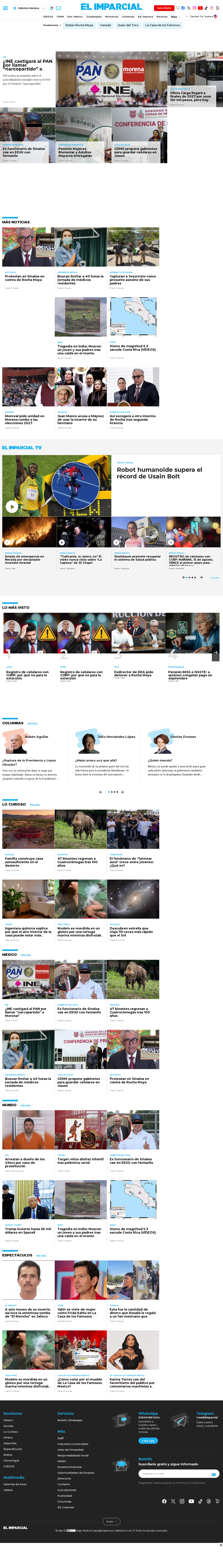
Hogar (8, 924)
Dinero (8, 1437)
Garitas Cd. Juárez (201, 16)
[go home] (15, 1527)
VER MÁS (32, 724)
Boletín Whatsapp (69, 1420)
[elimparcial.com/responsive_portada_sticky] (221, 1545)
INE (4, 57)
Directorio (64, 1478)
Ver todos (214, 578)
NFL (7, 1155)
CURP (9, 667)
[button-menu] (5, 8)
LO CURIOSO (14, 804)
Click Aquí (148, 1440)
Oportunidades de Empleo (75, 1472)
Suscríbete (164, 8)
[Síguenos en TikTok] (206, 7)
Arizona (9, 855)
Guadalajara (94, 16)
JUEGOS (48, 16)
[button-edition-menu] (187, 16)
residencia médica (67, 272)
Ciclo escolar (122, 145)
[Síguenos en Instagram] (194, 7)
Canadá (105, 25)
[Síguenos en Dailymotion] (217, 7)
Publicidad (64, 1495)
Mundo (8, 1426)
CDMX (60, 16)
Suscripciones (66, 1490)
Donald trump (13, 1225)
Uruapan (62, 412)
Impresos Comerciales (72, 1444)
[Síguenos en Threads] (212, 7)
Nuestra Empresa (69, 1467)
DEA (116, 667)
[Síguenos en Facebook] (183, 7)
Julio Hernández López (116, 737)
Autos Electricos (180, 89)
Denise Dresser (183, 737)
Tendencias (116, 855)
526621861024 (149, 1417)
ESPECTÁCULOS (17, 1255)
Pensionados (176, 667)
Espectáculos (12, 1449)
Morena (9, 412)
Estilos (7, 1454)
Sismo (113, 342)
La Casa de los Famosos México (127, 1375)
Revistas (162, 16)
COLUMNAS (12, 723)
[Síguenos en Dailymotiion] (218, 1501)
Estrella (115, 924)
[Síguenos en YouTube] (200, 7)
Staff (60, 1438)
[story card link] (111, 79)
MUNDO (9, 1105)
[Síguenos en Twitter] (189, 7)
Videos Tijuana (125, 463)
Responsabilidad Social (73, 1455)
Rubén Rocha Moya (79, 25)
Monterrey (111, 16)
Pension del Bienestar (71, 145)
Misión (61, 1461)
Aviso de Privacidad (70, 1449)
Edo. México (75, 16)
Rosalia (114, 1305)
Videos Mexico (67, 553)
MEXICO (9, 954)
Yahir (60, 1305)
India (60, 342)
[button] (216, 652)
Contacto (63, 1484)
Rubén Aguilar (36, 737)
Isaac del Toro (128, 25)
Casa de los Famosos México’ (73, 1375)
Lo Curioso (10, 1431)
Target (61, 1155)
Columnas (128, 16)
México (8, 1420)
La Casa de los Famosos (162, 25)
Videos (8, 1490)
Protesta (10, 272)
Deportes (10, 1443)
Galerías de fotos (14, 1484)
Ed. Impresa (145, 16)
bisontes (62, 855)
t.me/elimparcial (207, 1417)
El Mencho (11, 1305)
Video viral (63, 924)
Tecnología (11, 1460)
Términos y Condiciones (190, 1482)
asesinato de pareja (121, 272)
